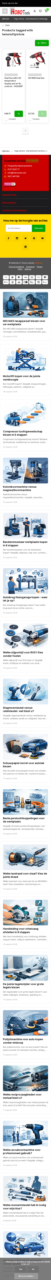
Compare (12, 119)
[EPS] (32, 282)
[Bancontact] (32, 277)
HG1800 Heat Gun (36, 78)
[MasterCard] (19, 277)
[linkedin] (25, 246)
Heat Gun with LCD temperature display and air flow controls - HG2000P (13, 82)
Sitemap (28, 269)
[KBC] (19, 282)
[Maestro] (45, 277)
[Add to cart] (18, 114)
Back (8, 25)
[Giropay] (25, 282)
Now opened (32, 160)
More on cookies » (26, 1276)
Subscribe (38, 228)
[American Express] (12, 282)
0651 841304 (13, 176)
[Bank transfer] (6, 277)
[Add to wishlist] (21, 53)
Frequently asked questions (20, 166)
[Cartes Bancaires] (39, 282)
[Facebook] (8, 238)
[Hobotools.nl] (20, 11)
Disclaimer (30, 267)
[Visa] (25, 277)
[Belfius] (6, 282)
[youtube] (42, 238)
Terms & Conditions (16, 267)
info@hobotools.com (17, 173)
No (33, 1269)
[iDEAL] (12, 277)
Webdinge (38, 263)
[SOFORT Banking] (39, 277)
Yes (20, 1269)
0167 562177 (13, 169)
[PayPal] (45, 282)
